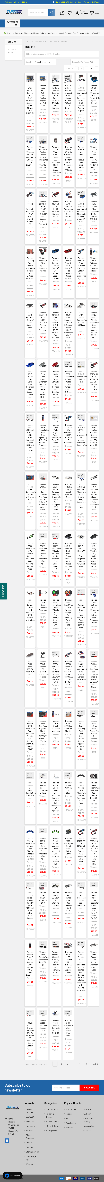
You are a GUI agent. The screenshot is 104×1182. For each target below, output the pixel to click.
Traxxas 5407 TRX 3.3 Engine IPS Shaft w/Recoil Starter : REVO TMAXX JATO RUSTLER (30, 99)
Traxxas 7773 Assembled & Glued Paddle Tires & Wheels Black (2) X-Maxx (69, 381)
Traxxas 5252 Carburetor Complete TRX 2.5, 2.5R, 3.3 (56, 1026)
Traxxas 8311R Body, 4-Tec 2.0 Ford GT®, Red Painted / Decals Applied (68, 268)
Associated (89, 1126)
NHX (68, 1118)
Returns (29, 1147)
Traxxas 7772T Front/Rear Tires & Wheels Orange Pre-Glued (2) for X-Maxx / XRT (69, 612)
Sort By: (29, 62)
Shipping (29, 1130)
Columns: (70, 68)
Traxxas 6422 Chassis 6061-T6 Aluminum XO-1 (30, 667)
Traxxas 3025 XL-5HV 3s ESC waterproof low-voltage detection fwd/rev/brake (83, 435)
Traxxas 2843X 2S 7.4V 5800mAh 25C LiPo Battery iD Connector (68, 434)
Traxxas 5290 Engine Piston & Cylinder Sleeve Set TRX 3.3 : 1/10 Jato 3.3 (94, 435)
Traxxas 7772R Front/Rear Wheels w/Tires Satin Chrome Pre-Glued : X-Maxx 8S (56, 556)
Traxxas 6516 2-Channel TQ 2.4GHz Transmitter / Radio (44, 669)
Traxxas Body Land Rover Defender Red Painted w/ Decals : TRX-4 (55, 383)
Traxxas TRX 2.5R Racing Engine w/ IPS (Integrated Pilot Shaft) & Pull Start (43, 157)
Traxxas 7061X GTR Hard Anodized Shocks (68, 726)
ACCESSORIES (52, 1109)
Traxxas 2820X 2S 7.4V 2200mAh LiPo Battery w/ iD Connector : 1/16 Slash (81, 849)
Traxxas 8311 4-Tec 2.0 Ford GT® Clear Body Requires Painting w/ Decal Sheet (81, 554)
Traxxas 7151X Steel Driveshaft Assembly (43, 605)
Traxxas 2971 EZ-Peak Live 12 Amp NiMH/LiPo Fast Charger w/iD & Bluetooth (43, 212)
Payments (30, 1126)
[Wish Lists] (70, 13)
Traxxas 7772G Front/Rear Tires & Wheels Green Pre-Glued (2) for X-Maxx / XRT (56, 612)
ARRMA (87, 1109)
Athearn (87, 1114)
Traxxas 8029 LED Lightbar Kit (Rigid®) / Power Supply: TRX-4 (68, 962)
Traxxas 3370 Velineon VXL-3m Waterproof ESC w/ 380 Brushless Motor (31, 157)
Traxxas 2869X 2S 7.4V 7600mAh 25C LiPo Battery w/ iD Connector (81, 267)
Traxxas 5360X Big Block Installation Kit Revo (31, 788)
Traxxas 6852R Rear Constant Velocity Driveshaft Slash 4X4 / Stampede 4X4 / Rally (68, 325)
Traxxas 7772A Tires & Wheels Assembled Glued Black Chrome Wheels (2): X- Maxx (94, 325)
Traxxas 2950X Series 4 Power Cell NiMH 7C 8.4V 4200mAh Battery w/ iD (56, 671)
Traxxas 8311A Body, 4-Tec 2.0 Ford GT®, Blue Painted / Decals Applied (55, 268)
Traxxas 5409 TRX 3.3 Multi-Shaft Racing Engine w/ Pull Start (42, 95)
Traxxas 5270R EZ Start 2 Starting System (55, 898)
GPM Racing (71, 1109)
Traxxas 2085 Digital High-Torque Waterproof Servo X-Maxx (57, 434)
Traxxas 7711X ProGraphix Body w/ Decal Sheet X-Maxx (31, 320)
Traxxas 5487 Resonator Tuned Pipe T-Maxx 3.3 (81, 898)
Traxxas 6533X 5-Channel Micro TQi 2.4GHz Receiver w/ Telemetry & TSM (56, 962)
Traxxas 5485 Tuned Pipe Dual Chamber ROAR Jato (68, 901)
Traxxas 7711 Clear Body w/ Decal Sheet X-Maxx (68, 490)
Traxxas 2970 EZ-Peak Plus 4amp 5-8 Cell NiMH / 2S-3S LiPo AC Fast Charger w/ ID (55, 326)
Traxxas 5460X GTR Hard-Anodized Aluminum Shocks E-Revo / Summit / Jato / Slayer (43, 497)
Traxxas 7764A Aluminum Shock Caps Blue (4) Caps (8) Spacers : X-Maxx (30, 848)
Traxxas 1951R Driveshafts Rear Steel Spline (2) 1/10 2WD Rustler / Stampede (44, 435)
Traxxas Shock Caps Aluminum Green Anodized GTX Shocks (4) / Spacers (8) (56, 851)
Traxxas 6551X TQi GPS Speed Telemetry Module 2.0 (43, 265)
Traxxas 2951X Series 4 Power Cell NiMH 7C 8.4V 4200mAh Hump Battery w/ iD (68, 672)
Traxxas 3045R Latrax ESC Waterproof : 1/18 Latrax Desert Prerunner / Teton (95, 611)
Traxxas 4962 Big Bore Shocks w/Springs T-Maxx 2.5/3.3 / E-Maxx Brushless (30, 268)
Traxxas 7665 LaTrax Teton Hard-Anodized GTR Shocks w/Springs (30, 610)
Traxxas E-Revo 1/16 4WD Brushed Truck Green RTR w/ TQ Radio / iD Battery (55, 96)
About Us (30, 1121)
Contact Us (31, 1117)
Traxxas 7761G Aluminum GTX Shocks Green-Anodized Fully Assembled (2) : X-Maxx (31, 556)
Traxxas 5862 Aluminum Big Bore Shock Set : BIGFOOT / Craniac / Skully (43, 731)
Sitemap (29, 1164)
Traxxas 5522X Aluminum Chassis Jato (43, 1025)
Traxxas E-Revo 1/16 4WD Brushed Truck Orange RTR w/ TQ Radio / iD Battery (68, 96)
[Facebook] (7, 1140)
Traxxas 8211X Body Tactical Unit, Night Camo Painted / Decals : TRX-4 (94, 554)
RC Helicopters (52, 1121)
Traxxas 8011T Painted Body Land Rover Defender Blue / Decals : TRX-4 (30, 383)
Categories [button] (12, 22)
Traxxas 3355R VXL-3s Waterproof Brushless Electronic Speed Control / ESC (82, 211)
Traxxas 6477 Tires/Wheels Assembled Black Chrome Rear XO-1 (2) (95, 791)
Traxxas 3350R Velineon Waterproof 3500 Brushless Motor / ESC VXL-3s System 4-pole (82, 98)
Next (94, 1064)
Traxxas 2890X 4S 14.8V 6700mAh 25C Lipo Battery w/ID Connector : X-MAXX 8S (68, 158)
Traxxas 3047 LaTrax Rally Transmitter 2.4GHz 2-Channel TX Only (95, 731)
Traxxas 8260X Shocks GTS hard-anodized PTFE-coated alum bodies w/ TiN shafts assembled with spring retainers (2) (81, 972)
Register (84, 13)
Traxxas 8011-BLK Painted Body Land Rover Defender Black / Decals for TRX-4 (68, 556)
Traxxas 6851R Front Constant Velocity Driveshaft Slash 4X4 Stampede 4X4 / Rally (56, 497)
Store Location (32, 1151)
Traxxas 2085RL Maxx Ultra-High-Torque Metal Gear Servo (81, 157)
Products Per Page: (80, 62)
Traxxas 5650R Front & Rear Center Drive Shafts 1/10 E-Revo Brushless (30, 963)
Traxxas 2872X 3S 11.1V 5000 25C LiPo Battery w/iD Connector (43, 321)
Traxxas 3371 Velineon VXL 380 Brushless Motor (94, 264)
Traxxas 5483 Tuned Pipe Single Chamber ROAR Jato (94, 961)
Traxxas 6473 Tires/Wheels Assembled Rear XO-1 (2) (44, 958)
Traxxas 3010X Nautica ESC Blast (68, 787)
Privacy (29, 1142)
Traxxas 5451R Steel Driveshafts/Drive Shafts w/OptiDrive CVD (33, 492)
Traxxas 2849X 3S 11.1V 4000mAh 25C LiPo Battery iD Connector (94, 380)
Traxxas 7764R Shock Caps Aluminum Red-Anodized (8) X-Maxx (43, 848)
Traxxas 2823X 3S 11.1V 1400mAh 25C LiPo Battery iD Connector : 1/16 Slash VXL (94, 851)
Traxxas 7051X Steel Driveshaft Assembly (56, 726)
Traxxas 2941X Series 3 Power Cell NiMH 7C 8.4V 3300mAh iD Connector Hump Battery (30, 1033)
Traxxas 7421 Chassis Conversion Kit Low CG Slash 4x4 (82, 320)
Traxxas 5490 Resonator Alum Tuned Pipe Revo (68, 1028)
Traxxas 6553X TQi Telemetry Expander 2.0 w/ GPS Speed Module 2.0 (30, 212)
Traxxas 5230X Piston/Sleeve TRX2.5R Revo (83, 376)
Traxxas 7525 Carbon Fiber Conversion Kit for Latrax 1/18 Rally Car (94, 211)
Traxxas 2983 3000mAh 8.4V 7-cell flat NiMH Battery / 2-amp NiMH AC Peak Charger (30, 437)
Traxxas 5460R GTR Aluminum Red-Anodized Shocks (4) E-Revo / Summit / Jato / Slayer (30, 735)
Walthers (69, 1127)
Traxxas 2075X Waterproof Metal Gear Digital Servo (69, 846)
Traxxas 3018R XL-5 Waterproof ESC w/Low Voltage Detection (82, 670)
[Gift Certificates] (63, 13)
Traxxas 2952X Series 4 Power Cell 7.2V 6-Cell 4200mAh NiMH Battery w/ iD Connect (30, 905)
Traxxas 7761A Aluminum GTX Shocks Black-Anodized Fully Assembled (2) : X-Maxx (94, 497)
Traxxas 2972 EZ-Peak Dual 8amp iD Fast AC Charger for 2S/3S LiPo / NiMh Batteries (94, 160)
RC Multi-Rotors (52, 1126)
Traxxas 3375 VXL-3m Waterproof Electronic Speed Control (69, 209)
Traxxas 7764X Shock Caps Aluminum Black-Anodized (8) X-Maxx (81, 792)
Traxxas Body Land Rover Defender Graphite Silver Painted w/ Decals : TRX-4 (43, 384)
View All (87, 1130)
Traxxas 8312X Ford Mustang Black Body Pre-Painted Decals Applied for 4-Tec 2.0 (81, 735)
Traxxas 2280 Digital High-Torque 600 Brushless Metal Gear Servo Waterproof (57, 160)
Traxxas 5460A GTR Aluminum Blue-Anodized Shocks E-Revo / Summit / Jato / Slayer (94, 674)
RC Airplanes (51, 1130)
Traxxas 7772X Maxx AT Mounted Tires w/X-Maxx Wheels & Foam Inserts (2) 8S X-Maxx (81, 614)
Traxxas (69, 1114)
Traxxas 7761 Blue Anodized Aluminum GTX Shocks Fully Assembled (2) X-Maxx (81, 495)
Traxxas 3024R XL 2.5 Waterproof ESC (44, 897)
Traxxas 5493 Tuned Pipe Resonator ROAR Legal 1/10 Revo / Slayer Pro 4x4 (94, 905)
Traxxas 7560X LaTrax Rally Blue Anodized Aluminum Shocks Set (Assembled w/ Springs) (57, 796)
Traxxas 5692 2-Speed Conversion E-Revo (43, 787)
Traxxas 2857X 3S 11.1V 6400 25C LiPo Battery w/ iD (55, 209)
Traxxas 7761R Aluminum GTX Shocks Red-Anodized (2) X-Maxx (43, 553)
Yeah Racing (71, 1123)
